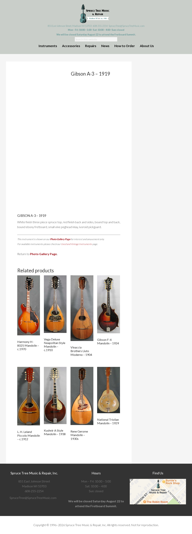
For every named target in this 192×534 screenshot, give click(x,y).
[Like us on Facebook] (57, 497)
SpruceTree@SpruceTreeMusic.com (127, 25)
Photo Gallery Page (60, 239)
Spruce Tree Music (96, 14)
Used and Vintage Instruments (76, 244)
